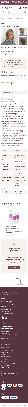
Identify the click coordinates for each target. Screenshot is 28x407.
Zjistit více (13, 267)
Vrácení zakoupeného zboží (8, 363)
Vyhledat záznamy (25, 12)
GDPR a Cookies (5, 365)
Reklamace (4, 361)
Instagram (6, 317)
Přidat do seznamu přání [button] (21, 228)
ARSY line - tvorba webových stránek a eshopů (14, 405)
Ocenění (3, 349)
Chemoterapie (5, 358)
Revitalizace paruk (6, 356)
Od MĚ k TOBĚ (5, 352)
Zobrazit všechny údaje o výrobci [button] (14, 197)
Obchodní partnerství (7, 351)
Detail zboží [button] (17, 231)
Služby (3, 354)
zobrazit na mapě (8, 313)
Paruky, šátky (8, 18)
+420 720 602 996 (11, 66)
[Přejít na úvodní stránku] (7, 8)
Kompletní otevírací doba (7, 338)
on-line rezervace (11, 374)
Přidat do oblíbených (26, 73)
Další (25, 221)
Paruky (13, 18)
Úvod (2, 18)
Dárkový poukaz (5, 347)
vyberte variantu (7, 54)
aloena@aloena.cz (7, 328)
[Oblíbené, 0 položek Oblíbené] (23, 8)
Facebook (2, 317)
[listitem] (7, 281)
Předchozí (2, 221)
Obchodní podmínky (6, 360)
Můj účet (20, 8)
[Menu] (17, 8)
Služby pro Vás (5, 367)
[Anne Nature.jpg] (23, 32)
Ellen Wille (4, 23)
